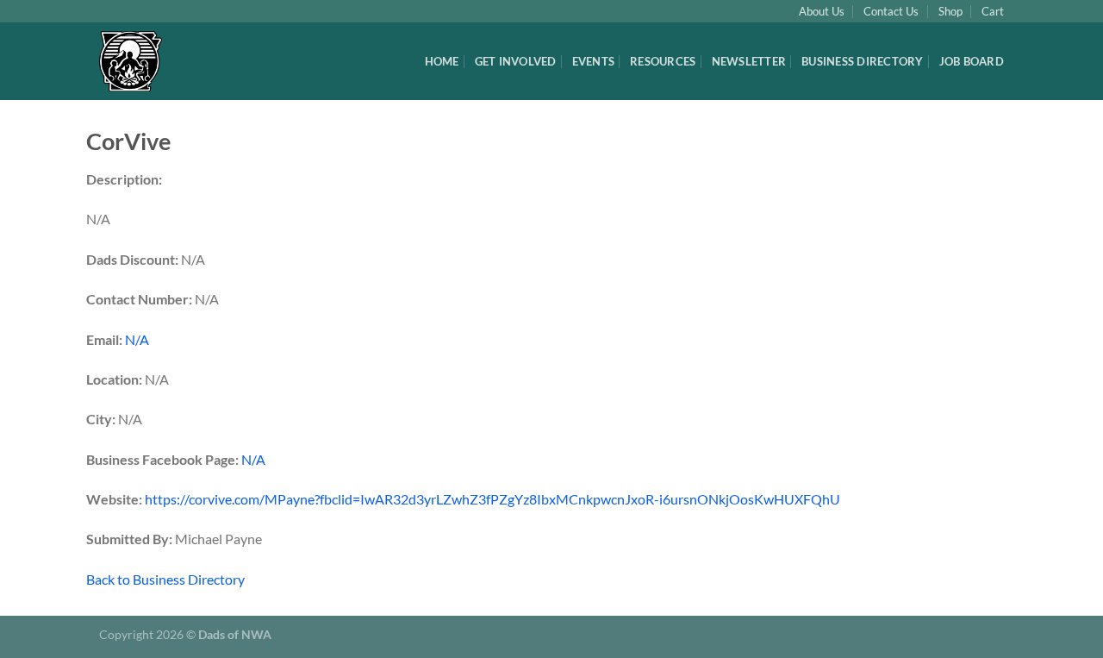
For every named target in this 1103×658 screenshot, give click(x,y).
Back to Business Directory (165, 579)
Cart (992, 11)
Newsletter (749, 61)
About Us (821, 11)
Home (442, 61)
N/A (137, 339)
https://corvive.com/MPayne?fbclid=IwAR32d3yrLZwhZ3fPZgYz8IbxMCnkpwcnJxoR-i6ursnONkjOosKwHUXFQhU (492, 499)
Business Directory (862, 61)
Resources (662, 61)
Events (593, 61)
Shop (950, 11)
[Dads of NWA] (142, 61)
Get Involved (516, 61)
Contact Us (891, 11)
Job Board (971, 61)
